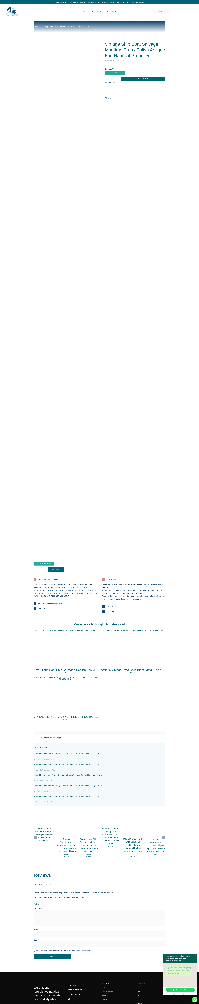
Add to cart (143, 79)
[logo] (11, 5)
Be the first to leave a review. (115, 60)
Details (44, 820)
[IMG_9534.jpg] (65, 299)
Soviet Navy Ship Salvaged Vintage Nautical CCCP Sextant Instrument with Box (88, 845)
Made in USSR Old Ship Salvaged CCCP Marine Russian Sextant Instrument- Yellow (132, 845)
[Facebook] (152, 98)
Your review (38, 908)
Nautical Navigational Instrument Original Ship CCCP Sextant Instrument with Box (155, 845)
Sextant (66, 854)
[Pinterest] (160, 98)
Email (36, 940)
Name (36, 929)
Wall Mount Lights (44, 840)
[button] (65, 579)
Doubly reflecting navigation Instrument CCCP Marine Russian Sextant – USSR (110, 834)
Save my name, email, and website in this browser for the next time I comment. (64, 951)
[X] (156, 98)
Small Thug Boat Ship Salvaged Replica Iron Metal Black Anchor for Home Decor (86, 669)
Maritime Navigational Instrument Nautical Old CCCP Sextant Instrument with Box (66, 845)
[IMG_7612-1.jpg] (66, 630)
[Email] (163, 98)
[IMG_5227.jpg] (133, 630)
